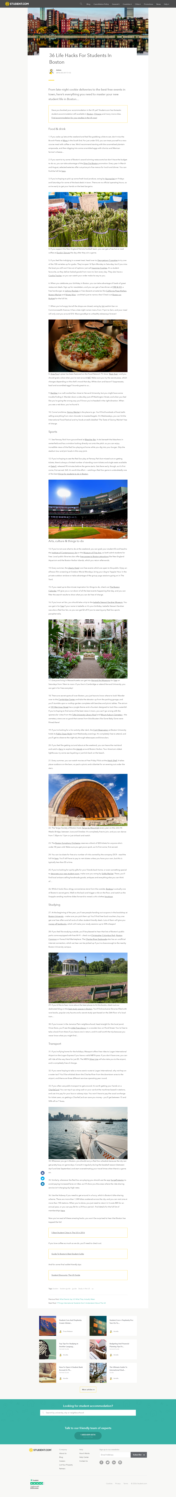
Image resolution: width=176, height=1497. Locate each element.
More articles (87, 1390)
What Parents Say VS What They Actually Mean (77, 1299)
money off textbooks (57, 924)
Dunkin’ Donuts (63, 253)
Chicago (98, 114)
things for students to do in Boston (73, 474)
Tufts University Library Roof (84, 715)
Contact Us (83, 1461)
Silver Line (93, 1059)
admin (58, 70)
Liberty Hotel (73, 568)
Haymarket (110, 179)
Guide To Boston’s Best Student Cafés (67, 1254)
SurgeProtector (117, 1180)
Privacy (118, 1483)
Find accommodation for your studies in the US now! (74, 118)
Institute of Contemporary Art (64, 553)
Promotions (148, 4)
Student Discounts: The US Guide (65, 1275)
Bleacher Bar (90, 439)
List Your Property (66, 1465)
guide (74, 1289)
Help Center (84, 1457)
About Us (62, 1453)
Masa (65, 140)
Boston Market (54, 295)
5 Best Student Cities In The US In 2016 (68, 1232)
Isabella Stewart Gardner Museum (108, 602)
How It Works (84, 1453)
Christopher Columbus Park (103, 935)
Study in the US (84, 1289)
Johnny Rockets (72, 291)
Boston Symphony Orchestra (67, 843)
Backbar (54, 393)
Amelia (116, 1331)
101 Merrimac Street (59, 707)
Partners (62, 1469)
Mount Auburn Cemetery (111, 715)
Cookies (109, 1483)
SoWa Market (107, 873)
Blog (88, 4)
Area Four (55, 374)
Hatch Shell (112, 760)
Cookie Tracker (55, 275)
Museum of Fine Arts (92, 553)
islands (79, 749)
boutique (109, 896)
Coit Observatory (100, 730)
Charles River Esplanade (96, 939)
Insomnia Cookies (99, 268)
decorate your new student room (65, 873)
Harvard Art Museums (100, 680)
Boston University (56, 916)
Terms (125, 1483)
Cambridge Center (66, 699)
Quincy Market (73, 412)
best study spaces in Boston (80, 1009)
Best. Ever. (113, 374)
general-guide (114, 1349)
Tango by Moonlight (90, 828)
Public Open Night (64, 734)
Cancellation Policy (101, 4)
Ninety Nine (70, 295)
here (63, 171)
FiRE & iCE (117, 287)
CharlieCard (53, 1090)
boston (55, 1289)
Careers (62, 1461)
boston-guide (65, 1289)
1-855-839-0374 (87, 1435)
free (62, 606)
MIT (89, 378)
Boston (90, 114)
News (158, 4)
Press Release (68, 1331)
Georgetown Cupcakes (107, 260)
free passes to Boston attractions (94, 556)
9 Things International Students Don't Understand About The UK (81, 1303)
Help (166, 4)
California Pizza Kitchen (116, 291)
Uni (103, 306)
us (92, 1289)
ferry (61, 749)
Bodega (109, 889)
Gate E (53, 466)
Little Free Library (78, 1028)
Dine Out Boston (90, 163)
